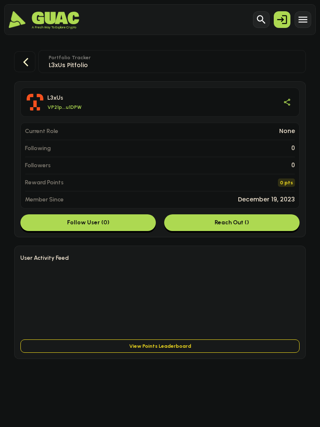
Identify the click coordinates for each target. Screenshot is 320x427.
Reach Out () (232, 222)
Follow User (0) (88, 222)
